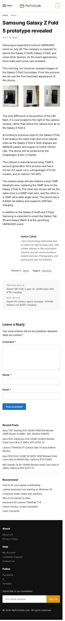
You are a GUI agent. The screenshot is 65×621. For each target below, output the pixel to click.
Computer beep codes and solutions (22, 493)
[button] (57, 5)
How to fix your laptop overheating (21, 485)
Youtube (7, 583)
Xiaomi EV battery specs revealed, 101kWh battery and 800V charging (29, 303)
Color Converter (11, 510)
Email (6, 389)
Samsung (47, 270)
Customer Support (12, 556)
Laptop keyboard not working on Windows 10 (27, 489)
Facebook (7, 574)
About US (7, 534)
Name (7, 374)
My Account (9, 552)
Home (5, 15)
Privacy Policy (10, 538)
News (26, 270)
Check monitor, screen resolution (20, 506)
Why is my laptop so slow (16, 498)
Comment (9, 341)
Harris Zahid (28, 236)
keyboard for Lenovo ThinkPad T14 (21, 502)
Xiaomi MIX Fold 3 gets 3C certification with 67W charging (30, 290)
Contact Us (8, 561)
